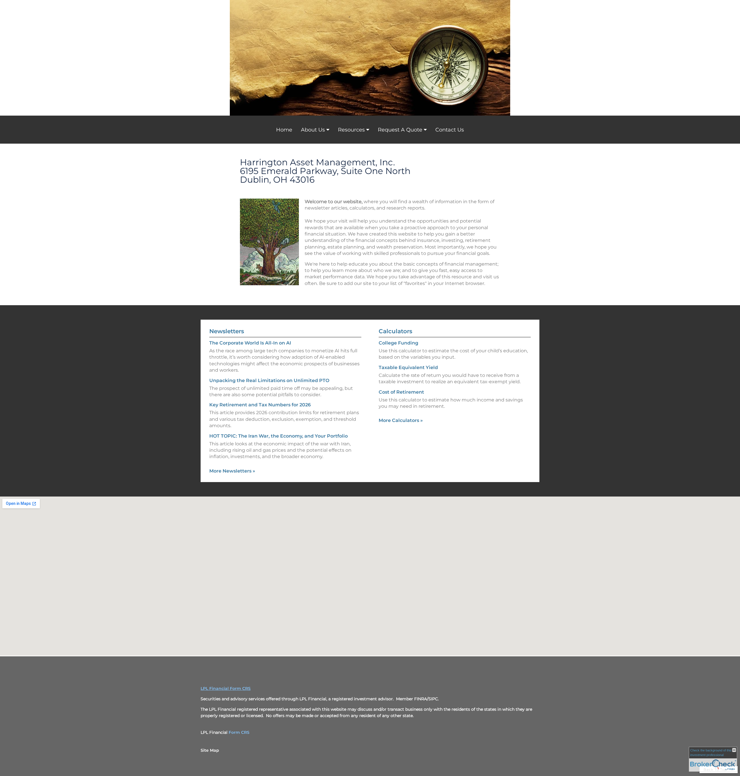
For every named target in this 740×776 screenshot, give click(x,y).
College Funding (398, 343)
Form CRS (239, 732)
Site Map (210, 750)
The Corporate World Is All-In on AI (250, 343)
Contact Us (449, 130)
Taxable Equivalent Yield (408, 367)
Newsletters (226, 331)
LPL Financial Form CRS (226, 688)
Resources (351, 130)
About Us (313, 130)
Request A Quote (400, 130)
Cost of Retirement (401, 392)
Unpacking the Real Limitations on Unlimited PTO (269, 380)
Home (284, 130)
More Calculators (401, 420)
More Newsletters (232, 471)
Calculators (395, 331)
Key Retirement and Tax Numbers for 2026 (260, 405)
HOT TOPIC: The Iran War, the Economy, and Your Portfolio (278, 436)
